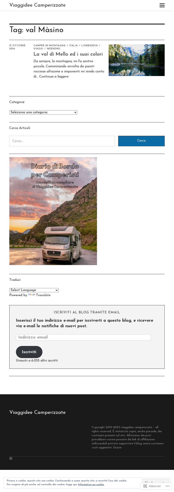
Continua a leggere (54, 76)
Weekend (53, 49)
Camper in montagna (50, 45)
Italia (73, 45)
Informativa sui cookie (91, 484)
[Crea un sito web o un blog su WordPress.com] (10, 458)
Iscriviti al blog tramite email (87, 312)
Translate (43, 295)
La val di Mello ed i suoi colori (68, 54)
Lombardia (89, 45)
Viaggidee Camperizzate (37, 5)
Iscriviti (29, 352)
